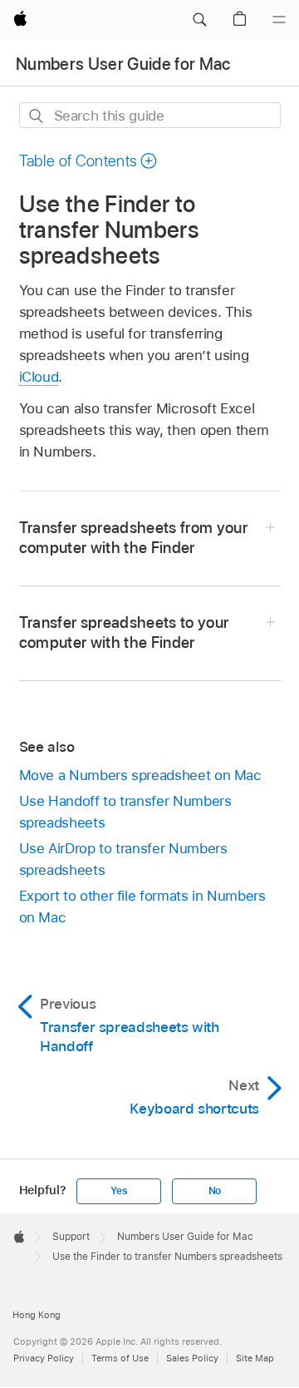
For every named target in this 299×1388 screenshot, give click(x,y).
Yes (118, 1191)
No (215, 1191)
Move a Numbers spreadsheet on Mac (140, 775)
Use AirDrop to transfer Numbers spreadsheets (123, 859)
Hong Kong (36, 1315)
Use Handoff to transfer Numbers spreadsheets (125, 812)
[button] (199, 20)
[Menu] (279, 20)
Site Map (255, 1358)
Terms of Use (120, 1358)
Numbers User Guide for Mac (123, 64)
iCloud (39, 376)
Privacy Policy (43, 1358)
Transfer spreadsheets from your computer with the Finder (133, 537)
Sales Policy (192, 1358)
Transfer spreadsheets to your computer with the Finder (124, 632)
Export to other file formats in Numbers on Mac (142, 906)
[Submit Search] (37, 116)
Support (71, 1236)
